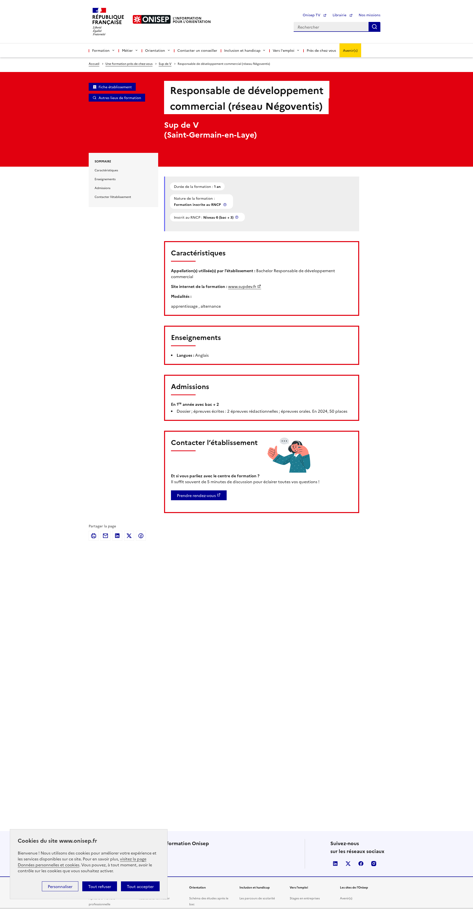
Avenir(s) (350, 50)
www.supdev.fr (242, 286)
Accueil (94, 63)
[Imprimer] (94, 536)
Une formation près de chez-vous (128, 63)
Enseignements (105, 179)
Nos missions (369, 14)
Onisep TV (312, 14)
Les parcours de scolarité (257, 898)
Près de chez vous (321, 50)
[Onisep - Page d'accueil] (152, 19)
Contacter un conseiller (197, 50)
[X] (129, 536)
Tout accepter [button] (140, 886)
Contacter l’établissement (113, 197)
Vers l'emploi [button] (283, 50)
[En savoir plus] (225, 204)
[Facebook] (141, 536)
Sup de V (165, 63)
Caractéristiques (106, 170)
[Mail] (105, 536)
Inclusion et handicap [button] (242, 50)
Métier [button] (127, 50)
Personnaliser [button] (60, 886)
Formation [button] (101, 50)
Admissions (102, 188)
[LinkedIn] (117, 536)
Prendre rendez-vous (196, 495)
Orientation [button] (155, 50)
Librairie (340, 14)
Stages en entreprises (305, 898)
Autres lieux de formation (120, 97)
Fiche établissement (115, 86)
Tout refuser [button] (99, 886)
